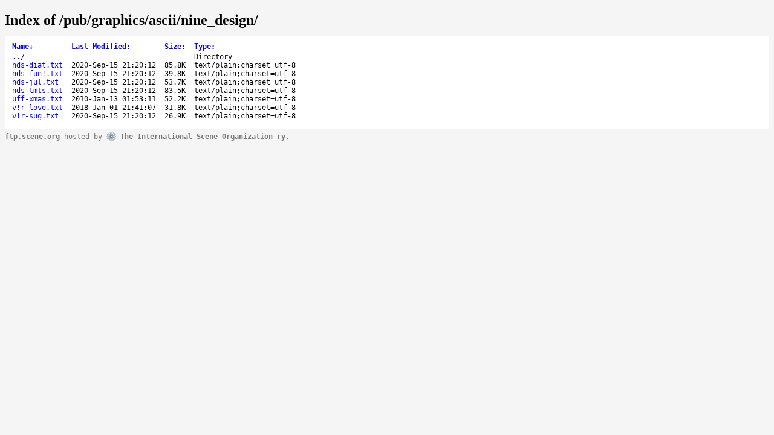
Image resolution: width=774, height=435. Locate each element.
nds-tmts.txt (37, 90)
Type (204, 46)
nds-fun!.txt (37, 73)
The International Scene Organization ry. (205, 136)
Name (22, 46)
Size (175, 46)
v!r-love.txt (37, 107)
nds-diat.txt (37, 65)
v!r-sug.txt (35, 116)
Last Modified (101, 46)
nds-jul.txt (35, 82)
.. (16, 57)
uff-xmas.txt (37, 99)
